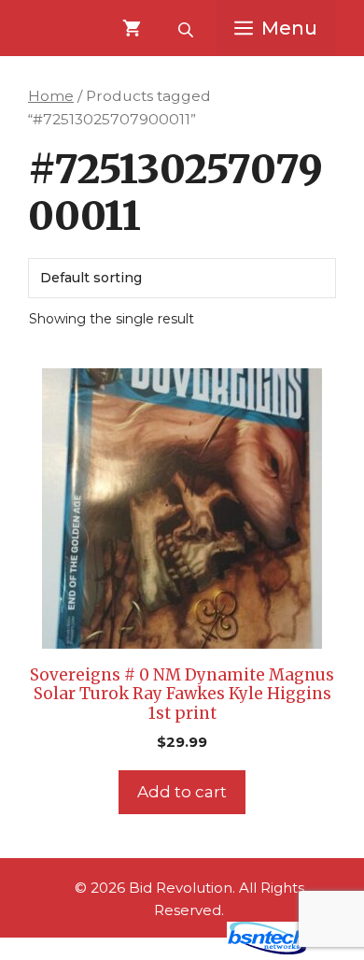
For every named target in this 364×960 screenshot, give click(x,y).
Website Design (154, 949)
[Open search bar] (187, 28)
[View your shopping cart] (132, 28)
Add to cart (182, 791)
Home (51, 96)
